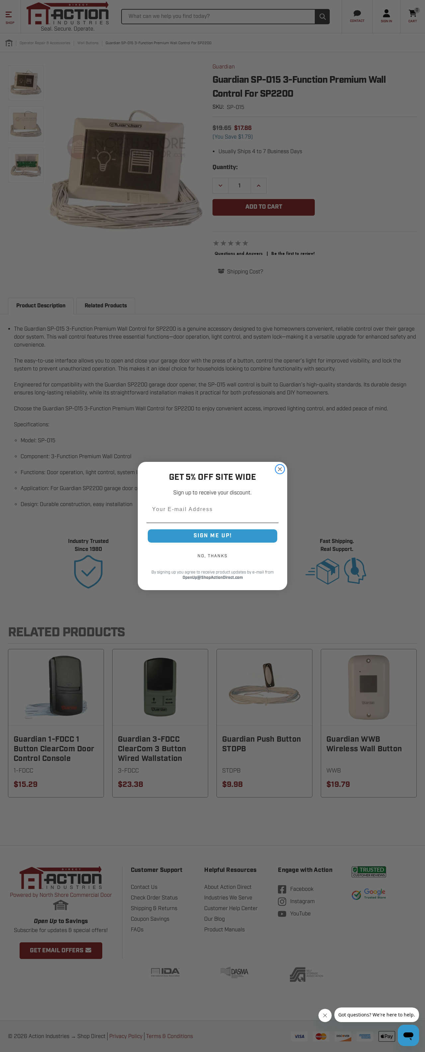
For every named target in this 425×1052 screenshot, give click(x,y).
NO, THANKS (212, 556)
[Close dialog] (280, 469)
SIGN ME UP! (213, 535)
